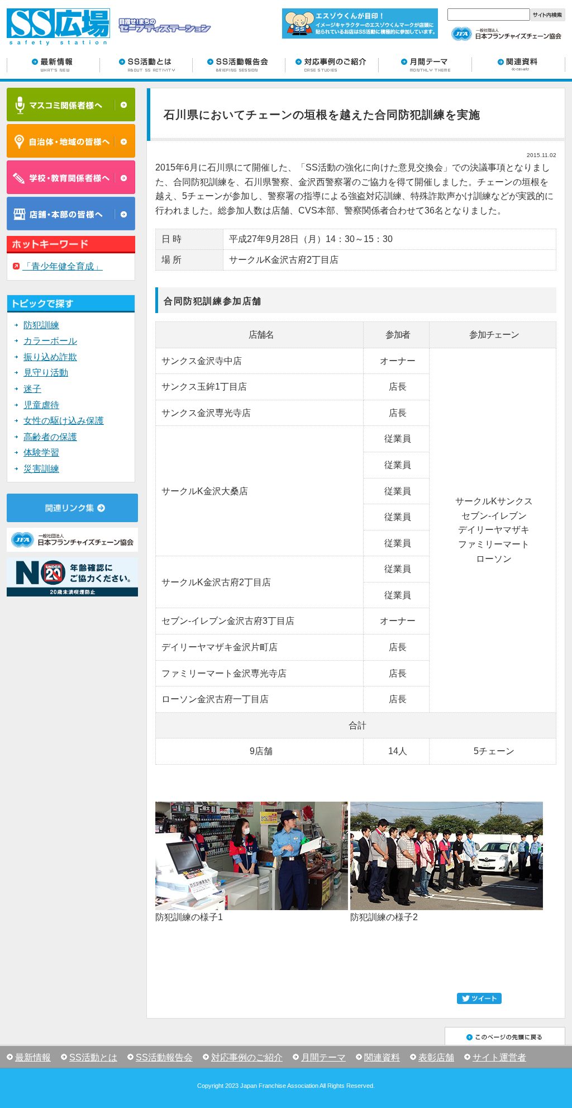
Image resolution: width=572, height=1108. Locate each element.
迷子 (32, 389)
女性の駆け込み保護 (63, 420)
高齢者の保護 (50, 437)
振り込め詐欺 (50, 357)
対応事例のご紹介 (247, 1057)
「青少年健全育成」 (62, 266)
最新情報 (33, 1057)
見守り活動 (45, 372)
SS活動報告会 (164, 1057)
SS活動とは (93, 1057)
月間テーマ (323, 1057)
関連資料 (382, 1057)
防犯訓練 (41, 325)
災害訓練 (41, 468)
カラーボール (50, 340)
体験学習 (41, 452)
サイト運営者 (499, 1057)
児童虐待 (41, 405)
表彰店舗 (436, 1057)
